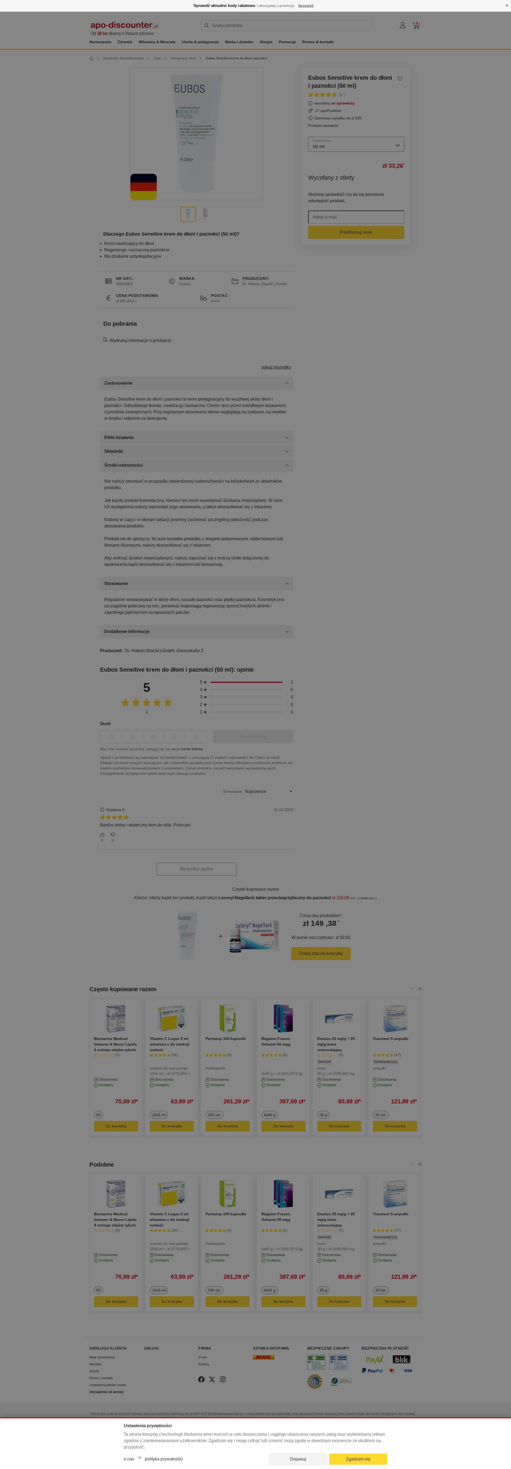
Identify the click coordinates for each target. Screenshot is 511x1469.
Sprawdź (306, 5)
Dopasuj (298, 1459)
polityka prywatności (164, 1459)
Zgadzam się (358, 1459)
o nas (129, 1459)
